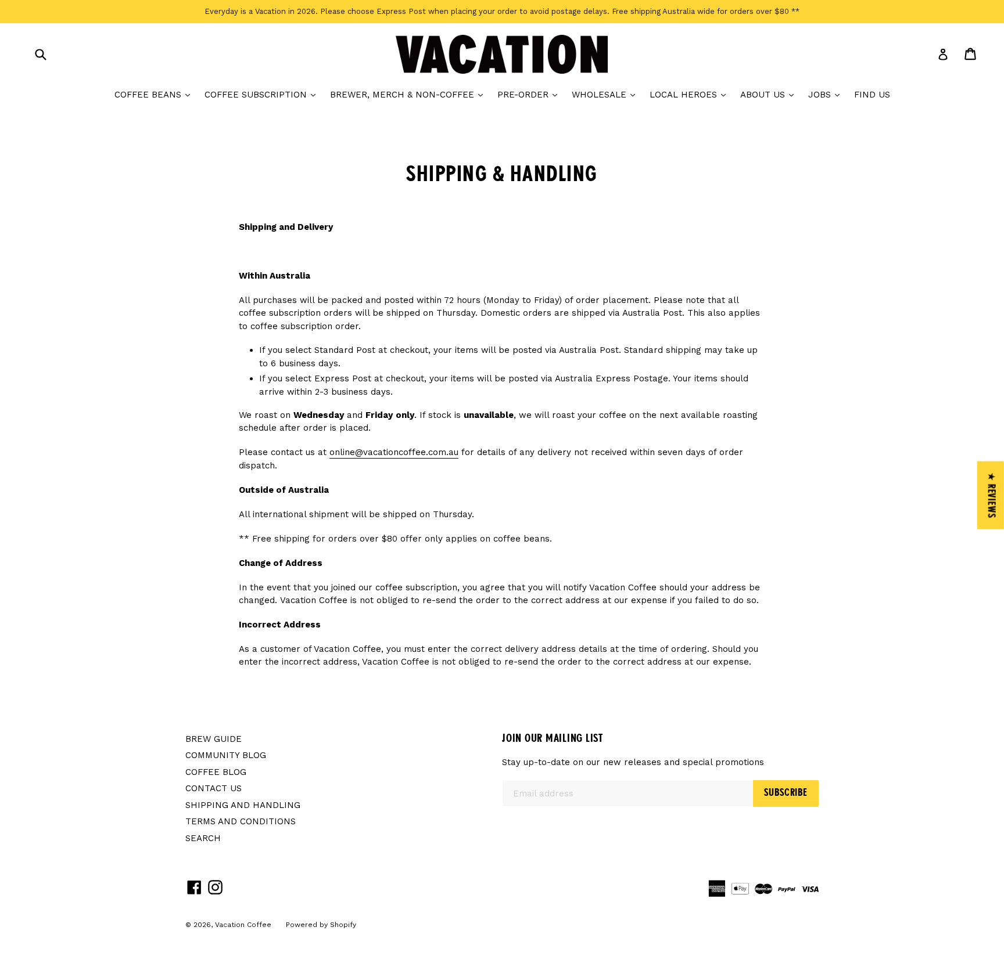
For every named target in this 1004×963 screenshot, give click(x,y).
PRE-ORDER (530, 94)
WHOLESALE (606, 94)
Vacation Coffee (243, 925)
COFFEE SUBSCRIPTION (263, 94)
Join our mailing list (552, 739)
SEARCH (203, 838)
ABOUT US (769, 94)
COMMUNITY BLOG (225, 755)
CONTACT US (213, 788)
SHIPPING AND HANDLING (242, 805)
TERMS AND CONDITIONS (240, 821)
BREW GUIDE (213, 739)
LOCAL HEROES (691, 94)
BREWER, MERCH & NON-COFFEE (409, 94)
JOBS (826, 94)
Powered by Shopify (321, 925)
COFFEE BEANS (155, 94)
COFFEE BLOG (215, 772)
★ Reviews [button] (991, 495)
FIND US (872, 94)
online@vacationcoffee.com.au (393, 452)
